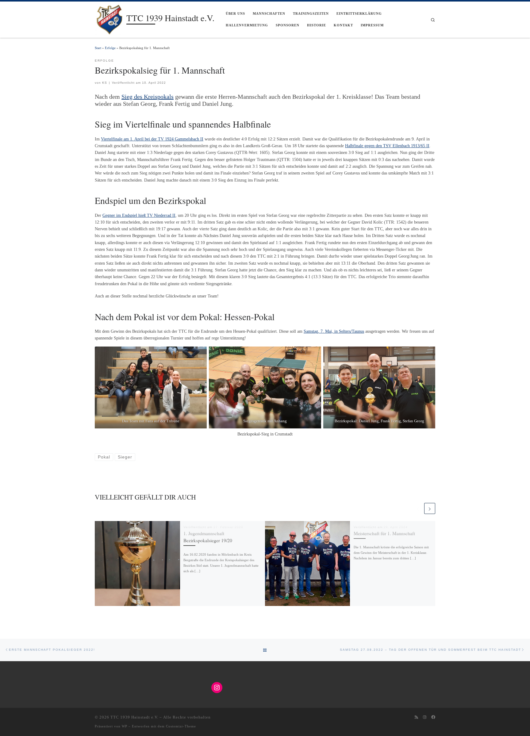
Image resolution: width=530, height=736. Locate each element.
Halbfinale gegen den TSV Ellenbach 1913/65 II (387, 145)
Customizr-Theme (181, 726)
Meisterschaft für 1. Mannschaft (384, 533)
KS (104, 82)
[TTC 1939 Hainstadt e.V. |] (109, 18)
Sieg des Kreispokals (147, 96)
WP (124, 726)
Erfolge (110, 48)
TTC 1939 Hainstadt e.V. (134, 717)
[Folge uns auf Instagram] (424, 717)
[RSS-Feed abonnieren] (416, 717)
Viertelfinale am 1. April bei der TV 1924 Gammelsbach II (152, 138)
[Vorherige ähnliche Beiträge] (417, 508)
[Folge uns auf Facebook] (433, 717)
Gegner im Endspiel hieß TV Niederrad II (138, 215)
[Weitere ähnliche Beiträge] (429, 508)
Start (98, 48)
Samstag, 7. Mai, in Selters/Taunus (334, 331)
